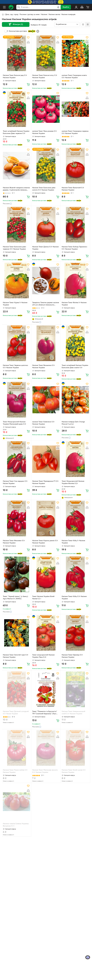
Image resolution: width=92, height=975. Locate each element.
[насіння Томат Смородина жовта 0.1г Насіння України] (75, 53)
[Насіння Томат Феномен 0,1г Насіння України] (16, 518)
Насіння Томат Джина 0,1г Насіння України (45, 248)
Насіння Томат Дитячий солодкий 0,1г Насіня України (16, 713)
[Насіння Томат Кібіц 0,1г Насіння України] (75, 574)
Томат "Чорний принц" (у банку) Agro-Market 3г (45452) (15, 598)
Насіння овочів (54, 14)
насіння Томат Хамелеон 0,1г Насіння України (43, 423)
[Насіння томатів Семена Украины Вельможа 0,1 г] (16, 802)
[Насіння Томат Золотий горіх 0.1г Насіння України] (16, 633)
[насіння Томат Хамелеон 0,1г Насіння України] (46, 400)
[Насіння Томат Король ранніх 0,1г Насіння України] (46, 518)
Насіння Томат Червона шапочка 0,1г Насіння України (15, 366)
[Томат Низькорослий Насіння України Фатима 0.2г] (75, 459)
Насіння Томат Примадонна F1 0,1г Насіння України (45, 482)
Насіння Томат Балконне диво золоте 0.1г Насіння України (43, 189)
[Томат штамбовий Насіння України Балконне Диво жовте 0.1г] (75, 343)
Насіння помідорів (68, 14)
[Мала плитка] (87, 24)
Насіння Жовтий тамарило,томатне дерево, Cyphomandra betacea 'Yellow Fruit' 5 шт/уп (16, 189)
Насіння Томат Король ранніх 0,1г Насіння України (45, 542)
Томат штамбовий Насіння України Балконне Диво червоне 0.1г (16, 132)
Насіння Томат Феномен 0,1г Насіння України (14, 542)
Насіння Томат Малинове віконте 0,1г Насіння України (45, 771)
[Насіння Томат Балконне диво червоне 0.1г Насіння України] (16, 225)
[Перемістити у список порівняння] (28, 42)
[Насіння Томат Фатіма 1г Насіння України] (75, 280)
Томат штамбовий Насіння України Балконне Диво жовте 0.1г (75, 366)
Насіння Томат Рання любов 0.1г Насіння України (15, 771)
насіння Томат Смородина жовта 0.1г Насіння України (74, 76)
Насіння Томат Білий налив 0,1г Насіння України (74, 771)
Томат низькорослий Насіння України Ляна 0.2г (43, 656)
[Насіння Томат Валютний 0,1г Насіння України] (75, 165)
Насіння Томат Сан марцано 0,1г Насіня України (15, 482)
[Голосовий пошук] (58, 7)
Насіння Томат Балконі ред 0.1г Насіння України (15, 76)
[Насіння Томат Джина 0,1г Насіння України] (46, 225)
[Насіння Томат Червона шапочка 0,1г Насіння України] (16, 343)
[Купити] (28, 84)
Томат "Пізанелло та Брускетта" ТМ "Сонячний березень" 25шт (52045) (44, 713)
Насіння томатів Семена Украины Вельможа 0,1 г (16, 825)
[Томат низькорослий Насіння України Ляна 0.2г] (46, 633)
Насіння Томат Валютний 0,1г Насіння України (73, 189)
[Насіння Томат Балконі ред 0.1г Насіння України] (16, 53)
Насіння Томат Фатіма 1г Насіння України (74, 304)
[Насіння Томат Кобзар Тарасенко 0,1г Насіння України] (75, 225)
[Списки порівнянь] (82, 7)
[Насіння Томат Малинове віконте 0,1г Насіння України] (46, 748)
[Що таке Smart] (38, 31)
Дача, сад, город (11, 14)
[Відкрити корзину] (87, 7)
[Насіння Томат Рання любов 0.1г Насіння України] (16, 748)
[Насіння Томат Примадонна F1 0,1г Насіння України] (46, 459)
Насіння (44, 14)
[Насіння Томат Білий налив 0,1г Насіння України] (75, 748)
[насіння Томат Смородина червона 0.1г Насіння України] (75, 109)
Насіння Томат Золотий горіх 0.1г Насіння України (15, 656)
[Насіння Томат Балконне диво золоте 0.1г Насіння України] (46, 165)
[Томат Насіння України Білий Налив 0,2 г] (46, 574)
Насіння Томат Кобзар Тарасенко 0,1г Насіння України (74, 248)
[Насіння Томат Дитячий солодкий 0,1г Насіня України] (16, 689)
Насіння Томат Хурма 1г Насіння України (15, 304)
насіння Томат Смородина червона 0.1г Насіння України (75, 132)
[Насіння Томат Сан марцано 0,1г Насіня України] (16, 459)
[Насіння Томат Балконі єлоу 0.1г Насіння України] (46, 53)
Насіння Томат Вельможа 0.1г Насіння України (43, 366)
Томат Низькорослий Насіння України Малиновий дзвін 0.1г (14, 423)
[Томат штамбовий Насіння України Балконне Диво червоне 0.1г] (16, 109)
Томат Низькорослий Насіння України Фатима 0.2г (73, 482)
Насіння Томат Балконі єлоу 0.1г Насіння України (44, 76)
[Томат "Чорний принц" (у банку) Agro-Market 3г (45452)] (16, 574)
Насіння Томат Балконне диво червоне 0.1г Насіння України (14, 248)
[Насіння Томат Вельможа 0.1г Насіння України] (46, 343)
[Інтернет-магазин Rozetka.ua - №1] (11, 7)
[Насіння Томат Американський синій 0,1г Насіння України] (75, 689)
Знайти (66, 7)
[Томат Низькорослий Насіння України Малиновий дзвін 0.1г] (16, 400)
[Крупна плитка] (83, 24)
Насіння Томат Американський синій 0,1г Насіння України (73, 713)
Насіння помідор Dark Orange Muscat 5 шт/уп (73, 423)
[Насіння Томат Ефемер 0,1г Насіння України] (75, 633)
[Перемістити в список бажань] (28, 37)
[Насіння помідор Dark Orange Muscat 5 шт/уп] (75, 400)
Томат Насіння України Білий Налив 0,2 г (43, 598)
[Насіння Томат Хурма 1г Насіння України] (16, 280)
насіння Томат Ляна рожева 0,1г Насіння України (44, 132)
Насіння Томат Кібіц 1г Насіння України (73, 542)
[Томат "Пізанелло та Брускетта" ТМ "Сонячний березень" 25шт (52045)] (46, 689)
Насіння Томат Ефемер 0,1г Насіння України (72, 656)
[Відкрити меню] (4, 7)
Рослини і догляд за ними (30, 14)
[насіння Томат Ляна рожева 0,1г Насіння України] (46, 109)
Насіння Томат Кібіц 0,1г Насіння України (74, 598)
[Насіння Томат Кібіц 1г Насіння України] (75, 518)
